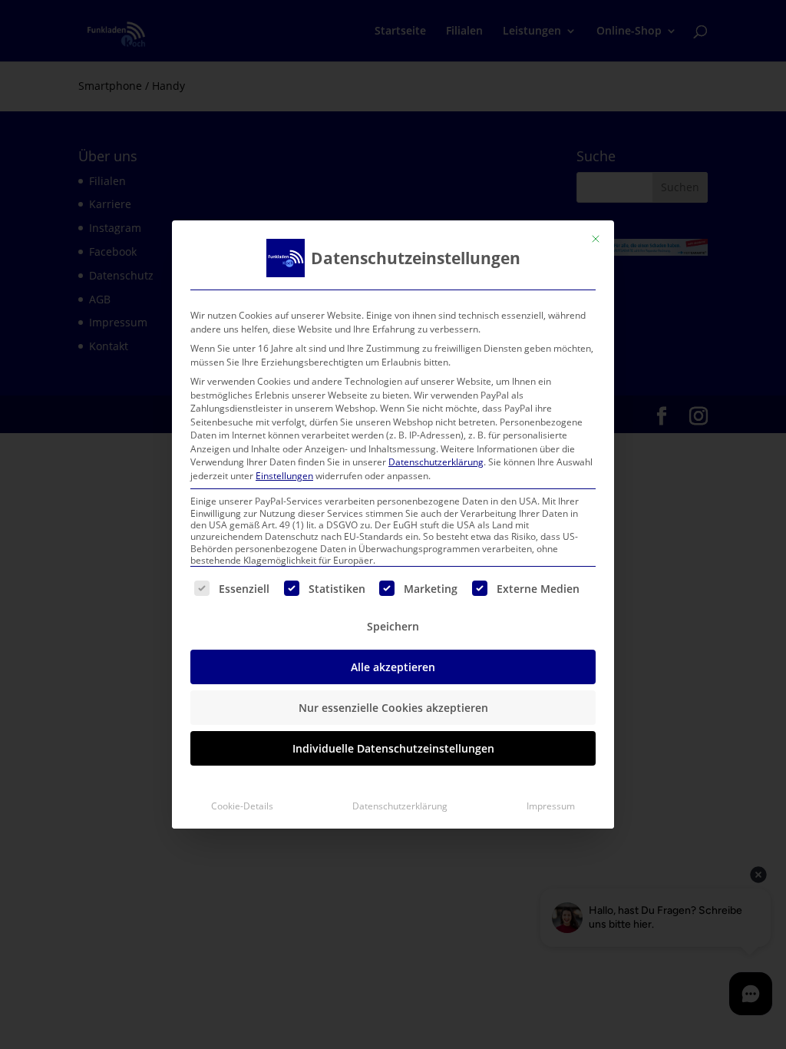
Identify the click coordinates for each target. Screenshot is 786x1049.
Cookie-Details (242, 805)
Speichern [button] (393, 626)
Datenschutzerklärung (436, 461)
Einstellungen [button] (284, 475)
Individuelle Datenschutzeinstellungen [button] (393, 748)
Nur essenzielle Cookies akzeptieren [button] (393, 707)
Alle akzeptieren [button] (393, 667)
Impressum (551, 805)
